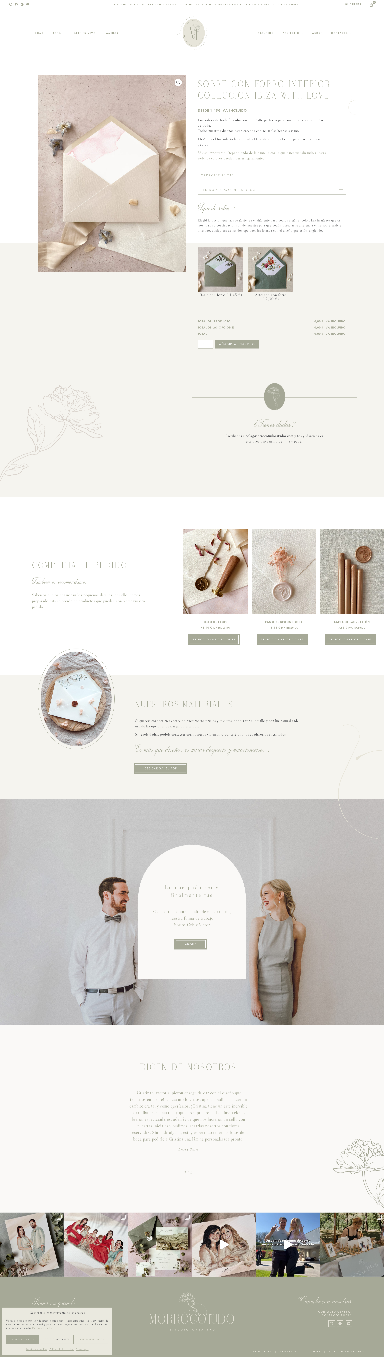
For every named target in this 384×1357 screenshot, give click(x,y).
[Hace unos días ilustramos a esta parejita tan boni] (32, 1245)
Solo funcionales (57, 1339)
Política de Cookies (43, 1327)
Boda (57, 33)
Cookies (314, 1351)
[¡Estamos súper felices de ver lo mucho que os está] (96, 1245)
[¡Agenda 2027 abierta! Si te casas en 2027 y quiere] (352, 1245)
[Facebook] (16, 4)
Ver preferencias (92, 1339)
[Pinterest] (22, 4)
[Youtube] (28, 4)
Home (39, 33)
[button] (178, 82)
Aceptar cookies (22, 1339)
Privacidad (289, 1351)
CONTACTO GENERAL (335, 1311)
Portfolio (291, 33)
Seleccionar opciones (214, 639)
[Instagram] (11, 4)
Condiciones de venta (347, 1351)
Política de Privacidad (61, 1349)
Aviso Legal (82, 1349)
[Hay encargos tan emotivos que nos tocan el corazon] (224, 1245)
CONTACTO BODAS (337, 1315)
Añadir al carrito (237, 344)
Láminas (111, 33)
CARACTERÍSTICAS (217, 175)
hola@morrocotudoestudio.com (269, 436)
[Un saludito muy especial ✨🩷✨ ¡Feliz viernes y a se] (288, 1245)
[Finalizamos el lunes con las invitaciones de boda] (160, 1245)
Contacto (339, 33)
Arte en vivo (85, 33)
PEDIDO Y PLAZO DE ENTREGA (228, 189)
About (317, 33)
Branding (266, 33)
